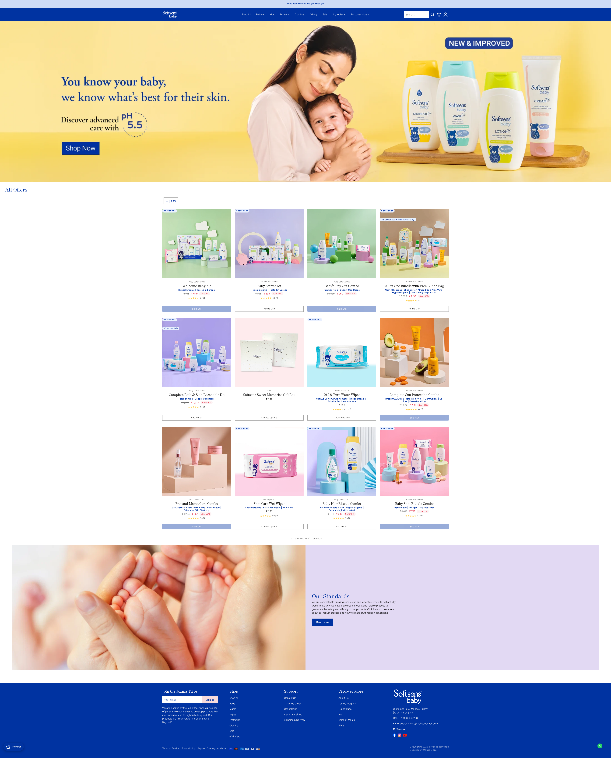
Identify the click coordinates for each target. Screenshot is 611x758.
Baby (232, 703)
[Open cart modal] (439, 14)
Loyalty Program (347, 703)
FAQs (341, 725)
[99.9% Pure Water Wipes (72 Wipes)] (341, 352)
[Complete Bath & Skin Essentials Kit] (196, 352)
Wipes (232, 714)
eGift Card (234, 736)
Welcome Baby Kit (197, 285)
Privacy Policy (188, 748)
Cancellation (290, 708)
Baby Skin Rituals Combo (414, 503)
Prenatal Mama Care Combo (196, 503)
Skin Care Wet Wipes (269, 503)
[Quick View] (227, 213)
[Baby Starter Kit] (269, 243)
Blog (340, 714)
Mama (232, 708)
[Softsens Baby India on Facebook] (395, 735)
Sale (231, 730)
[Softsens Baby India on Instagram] (400, 735)
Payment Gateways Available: (212, 748)
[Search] (432, 14)
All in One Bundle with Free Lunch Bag (414, 285)
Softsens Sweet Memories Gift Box (269, 394)
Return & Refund (293, 714)
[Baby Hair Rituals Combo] (341, 461)
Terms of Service (170, 748)
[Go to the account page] (445, 14)
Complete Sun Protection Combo (414, 394)
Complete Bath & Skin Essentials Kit (197, 394)
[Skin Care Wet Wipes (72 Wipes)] (269, 461)
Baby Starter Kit (269, 285)
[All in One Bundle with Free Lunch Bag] (414, 243)
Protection (234, 719)
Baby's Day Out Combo (342, 285)
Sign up (210, 699)
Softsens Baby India (439, 746)
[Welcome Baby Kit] (196, 243)
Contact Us (290, 697)
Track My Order (292, 703)
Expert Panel (345, 708)
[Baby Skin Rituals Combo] (414, 461)
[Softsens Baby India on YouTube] (405, 735)
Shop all (233, 697)
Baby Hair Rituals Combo (342, 503)
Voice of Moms (346, 719)
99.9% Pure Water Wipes (341, 394)
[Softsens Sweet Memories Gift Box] (269, 352)
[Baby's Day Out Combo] (341, 243)
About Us (343, 697)
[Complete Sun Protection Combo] (414, 352)
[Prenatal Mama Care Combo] (196, 461)
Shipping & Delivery (294, 719)
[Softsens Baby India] (169, 14)
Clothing (234, 725)
